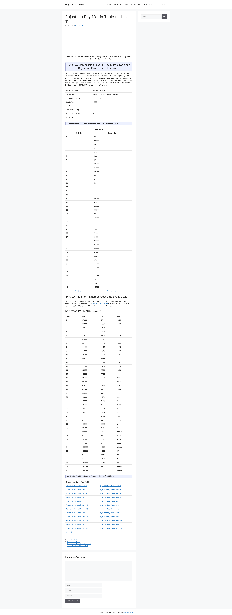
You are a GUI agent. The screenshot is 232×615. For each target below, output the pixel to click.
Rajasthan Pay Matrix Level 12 (110, 505)
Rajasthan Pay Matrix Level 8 (110, 497)
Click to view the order (100, 303)
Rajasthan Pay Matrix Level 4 (110, 490)
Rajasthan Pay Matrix (73, 542)
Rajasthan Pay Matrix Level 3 (76, 490)
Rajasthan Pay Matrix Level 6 (110, 493)
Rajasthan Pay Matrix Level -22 (111, 524)
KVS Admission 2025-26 (133, 4)
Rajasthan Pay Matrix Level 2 (110, 486)
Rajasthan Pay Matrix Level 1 (76, 486)
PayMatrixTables (74, 4)
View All (69, 532)
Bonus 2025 (148, 4)
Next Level (79, 291)
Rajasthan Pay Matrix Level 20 (111, 520)
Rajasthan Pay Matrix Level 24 (111, 528)
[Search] (164, 16)
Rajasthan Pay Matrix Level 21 (77, 524)
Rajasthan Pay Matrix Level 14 (111, 509)
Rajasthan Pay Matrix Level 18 (110, 517)
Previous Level (112, 291)
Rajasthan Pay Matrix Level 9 (76, 501)
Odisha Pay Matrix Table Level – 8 (77, 546)
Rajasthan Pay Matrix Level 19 (77, 520)
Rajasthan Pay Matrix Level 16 (111, 513)
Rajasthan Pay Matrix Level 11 (77, 505)
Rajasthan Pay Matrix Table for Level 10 (79, 544)
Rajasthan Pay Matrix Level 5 (76, 493)
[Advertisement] (98, 42)
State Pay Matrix (72, 540)
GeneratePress (128, 612)
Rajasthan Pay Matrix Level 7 (76, 497)
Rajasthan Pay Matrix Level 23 (77, 528)
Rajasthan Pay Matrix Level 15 (77, 513)
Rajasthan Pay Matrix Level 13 (77, 509)
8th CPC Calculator (113, 4)
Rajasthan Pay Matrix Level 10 (111, 501)
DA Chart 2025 (160, 4)
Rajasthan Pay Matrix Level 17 (77, 517)
